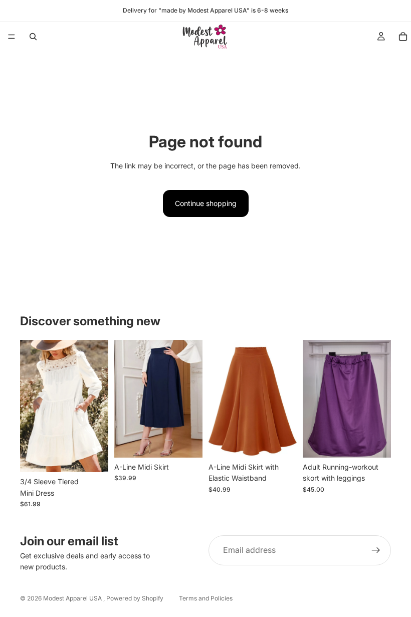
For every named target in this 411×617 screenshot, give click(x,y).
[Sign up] (375, 550)
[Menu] (11, 36)
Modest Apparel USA (73, 598)
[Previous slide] (31, 406)
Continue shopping (206, 203)
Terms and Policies (206, 598)
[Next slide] (97, 406)
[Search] (33, 37)
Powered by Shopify (134, 598)
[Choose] (93, 457)
